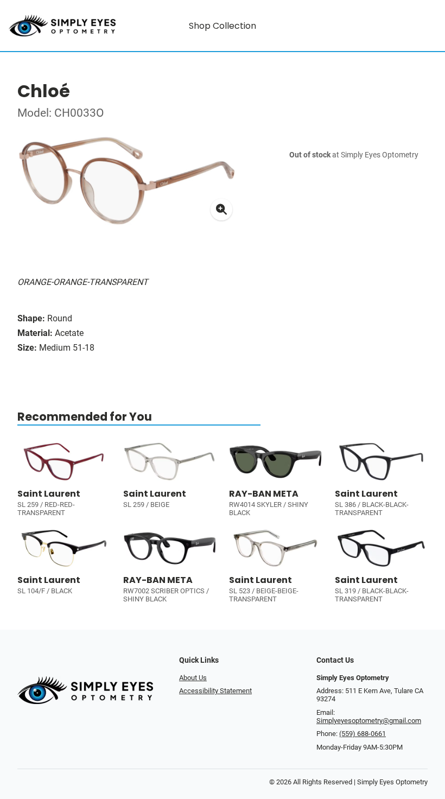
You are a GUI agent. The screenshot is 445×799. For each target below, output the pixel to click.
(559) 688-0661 (362, 734)
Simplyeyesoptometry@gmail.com (368, 720)
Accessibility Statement (215, 691)
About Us (193, 678)
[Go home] (62, 25)
